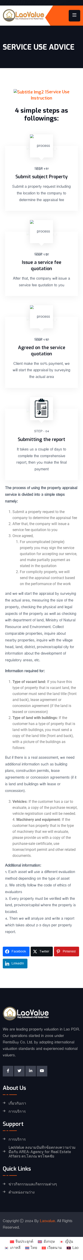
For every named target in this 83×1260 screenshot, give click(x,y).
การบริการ (17, 1111)
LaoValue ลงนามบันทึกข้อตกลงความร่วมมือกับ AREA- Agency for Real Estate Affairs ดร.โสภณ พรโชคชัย (42, 1151)
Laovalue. (48, 1221)
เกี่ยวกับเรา (17, 1103)
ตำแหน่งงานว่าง (22, 1192)
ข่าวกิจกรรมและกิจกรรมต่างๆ (33, 1184)
